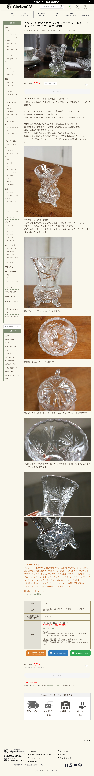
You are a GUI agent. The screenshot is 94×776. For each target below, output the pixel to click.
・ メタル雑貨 (9, 175)
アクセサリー (10, 267)
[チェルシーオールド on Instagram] (70, 765)
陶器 (6, 189)
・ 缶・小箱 (8, 163)
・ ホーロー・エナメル (11, 257)
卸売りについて (10, 371)
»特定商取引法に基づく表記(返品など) (35, 667)
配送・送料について (12, 346)
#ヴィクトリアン (11, 292)
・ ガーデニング (10, 181)
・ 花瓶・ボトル (10, 237)
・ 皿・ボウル (9, 192)
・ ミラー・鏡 (9, 150)
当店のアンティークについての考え (12, 358)
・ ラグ (7, 178)
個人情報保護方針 (32, 765)
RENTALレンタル (56, 14)
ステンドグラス (11, 102)
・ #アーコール (9, 71)
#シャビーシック (11, 296)
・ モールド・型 (10, 254)
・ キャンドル (9, 278)
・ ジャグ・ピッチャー (11, 228)
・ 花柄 (7, 105)
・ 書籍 (7, 275)
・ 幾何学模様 (9, 108)
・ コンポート (9, 225)
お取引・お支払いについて (12, 341)
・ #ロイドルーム (10, 74)
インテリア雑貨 (11, 141)
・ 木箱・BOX (9, 159)
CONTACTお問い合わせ (85, 14)
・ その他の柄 (9, 111)
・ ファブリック (10, 287)
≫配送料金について (49, 628)
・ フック (8, 166)
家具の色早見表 (10, 364)
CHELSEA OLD (45, 771)
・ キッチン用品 (10, 251)
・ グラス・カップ (10, 231)
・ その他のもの (10, 184)
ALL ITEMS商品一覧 (41, 14)
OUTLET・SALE (11, 317)
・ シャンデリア (10, 91)
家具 (6, 28)
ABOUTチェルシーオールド (26, 14)
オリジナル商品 (11, 272)
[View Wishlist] (77, 6)
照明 (6, 79)
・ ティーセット (10, 208)
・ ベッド (8, 65)
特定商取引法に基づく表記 (20, 765)
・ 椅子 (7, 31)
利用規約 (41, 765)
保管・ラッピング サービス (11, 352)
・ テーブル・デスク (11, 34)
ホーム (26, 30)
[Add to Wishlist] (87, 85)
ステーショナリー (11, 262)
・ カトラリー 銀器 (11, 248)
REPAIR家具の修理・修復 (71, 14)
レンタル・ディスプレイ (12, 377)
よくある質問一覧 (11, 368)
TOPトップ (12, 14)
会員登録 (8, 336)
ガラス (7, 222)
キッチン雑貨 (10, 245)
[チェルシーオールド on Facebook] (65, 765)
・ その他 (8, 68)
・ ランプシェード (10, 82)
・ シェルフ (8, 55)
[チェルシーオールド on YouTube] (74, 765)
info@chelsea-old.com (53, 685)
